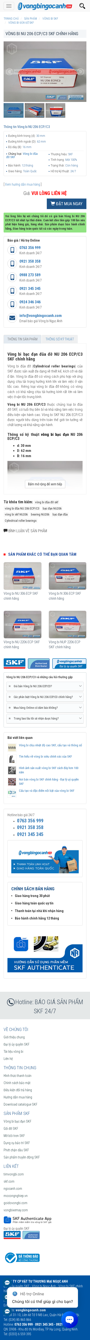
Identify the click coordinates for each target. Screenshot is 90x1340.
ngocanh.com (13, 1188)
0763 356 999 (30, 247)
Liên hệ (8, 1059)
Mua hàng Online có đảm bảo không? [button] (34, 707)
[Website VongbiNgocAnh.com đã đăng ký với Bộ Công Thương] (22, 1257)
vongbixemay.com (16, 1210)
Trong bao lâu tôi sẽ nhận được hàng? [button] (34, 718)
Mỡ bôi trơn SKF (14, 1136)
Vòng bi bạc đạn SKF (17, 1121)
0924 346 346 (30, 302)
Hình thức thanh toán (17, 1076)
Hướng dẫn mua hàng (18, 1097)
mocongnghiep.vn (16, 1196)
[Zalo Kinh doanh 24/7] (7, 1285)
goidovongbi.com (15, 1203)
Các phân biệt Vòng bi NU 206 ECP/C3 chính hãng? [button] (41, 697)
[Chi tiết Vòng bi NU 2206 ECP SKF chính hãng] (22, 624)
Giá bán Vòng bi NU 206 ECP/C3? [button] (31, 686)
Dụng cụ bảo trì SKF (17, 1143)
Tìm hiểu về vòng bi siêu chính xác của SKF (45, 756)
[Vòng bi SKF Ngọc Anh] (45, 6)
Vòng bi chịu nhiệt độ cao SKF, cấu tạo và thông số (50, 745)
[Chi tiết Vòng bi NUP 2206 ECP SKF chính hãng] (67, 624)
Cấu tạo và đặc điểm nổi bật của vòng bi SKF (46, 790)
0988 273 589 (30, 275)
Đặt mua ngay (69, 203)
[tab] (45, 686)
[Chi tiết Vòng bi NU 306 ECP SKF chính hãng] (22, 576)
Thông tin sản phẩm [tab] (22, 339)
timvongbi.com (14, 1174)
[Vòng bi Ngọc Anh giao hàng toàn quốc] (45, 951)
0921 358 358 (30, 261)
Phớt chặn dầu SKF (16, 1150)
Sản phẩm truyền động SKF (22, 1157)
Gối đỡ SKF (11, 1128)
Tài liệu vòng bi (13, 1051)
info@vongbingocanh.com (40, 315)
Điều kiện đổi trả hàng (18, 1090)
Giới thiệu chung (14, 1037)
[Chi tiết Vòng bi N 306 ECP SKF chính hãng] (67, 576)
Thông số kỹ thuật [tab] (60, 339)
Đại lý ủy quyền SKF (17, 1044)
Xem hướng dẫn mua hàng (22, 184)
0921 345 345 (30, 288)
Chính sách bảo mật (17, 1083)
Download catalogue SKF (20, 1104)
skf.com (9, 1181)
